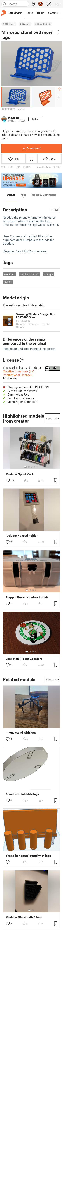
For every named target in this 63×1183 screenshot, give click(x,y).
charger (48, 274)
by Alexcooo (23, 320)
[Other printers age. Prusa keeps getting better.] (31, 180)
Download (33, 148)
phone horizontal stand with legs (28, 855)
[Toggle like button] (8, 480)
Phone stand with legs (21, 732)
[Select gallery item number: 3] (31, 467)
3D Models (10, 24)
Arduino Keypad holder (22, 535)
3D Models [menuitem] (15, 12)
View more (52, 418)
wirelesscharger (29, 274)
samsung (9, 274)
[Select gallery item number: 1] (25, 467)
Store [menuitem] (29, 12)
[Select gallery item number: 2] (29, 467)
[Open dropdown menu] (58, 32)
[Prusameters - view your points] (40, 4)
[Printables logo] (3, 13)
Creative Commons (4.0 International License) (18, 374)
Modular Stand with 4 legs (24, 917)
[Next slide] (58, 97)
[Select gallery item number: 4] (34, 467)
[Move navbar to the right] (59, 13)
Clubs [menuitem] (40, 12)
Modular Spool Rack (20, 474)
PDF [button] (56, 209)
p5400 (8, 281)
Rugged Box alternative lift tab (27, 597)
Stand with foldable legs (22, 794)
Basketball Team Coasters (24, 658)
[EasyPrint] (33, 4)
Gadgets (26, 24)
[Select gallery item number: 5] (37, 467)
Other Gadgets (44, 24)
